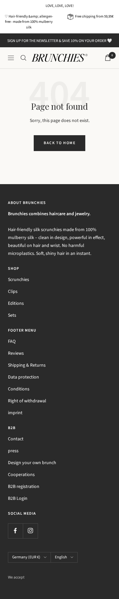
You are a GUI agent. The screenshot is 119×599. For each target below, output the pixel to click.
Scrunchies (18, 279)
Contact (15, 439)
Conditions (18, 389)
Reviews (16, 353)
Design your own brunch (32, 462)
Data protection (23, 377)
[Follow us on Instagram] (30, 530)
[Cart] (107, 58)
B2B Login (17, 498)
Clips (13, 291)
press (13, 451)
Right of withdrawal (27, 401)
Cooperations (21, 474)
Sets (12, 315)
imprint (15, 413)
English (61, 557)
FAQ (12, 341)
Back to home (59, 143)
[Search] (23, 58)
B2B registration (23, 486)
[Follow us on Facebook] (15, 530)
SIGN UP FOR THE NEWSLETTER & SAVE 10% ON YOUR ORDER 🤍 (59, 41)
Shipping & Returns (27, 365)
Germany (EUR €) (26, 557)
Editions (16, 303)
